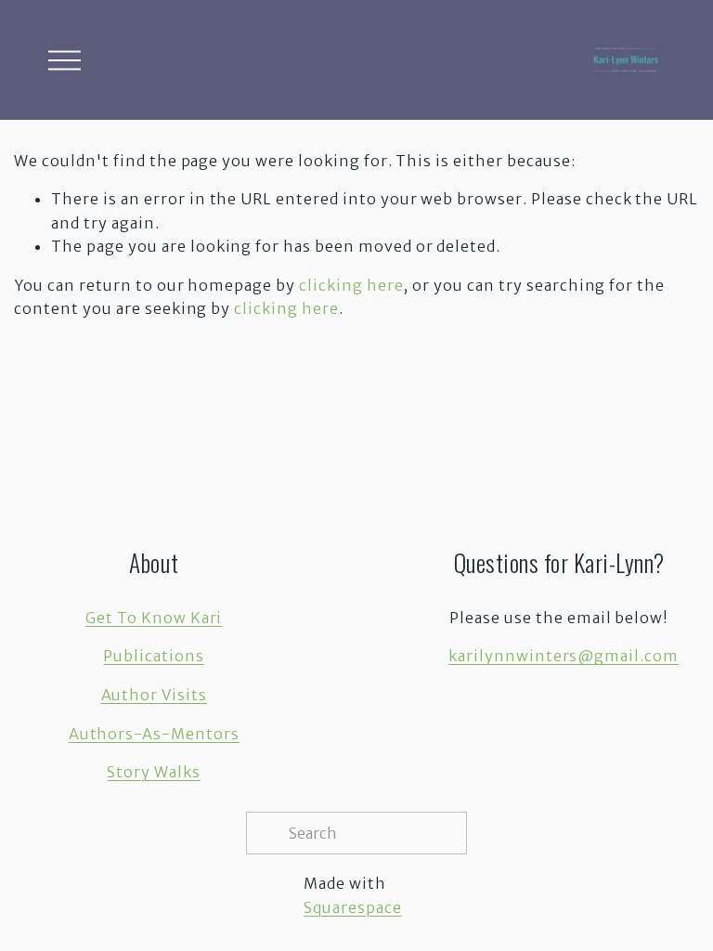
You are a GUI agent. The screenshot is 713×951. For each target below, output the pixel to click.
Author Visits (154, 694)
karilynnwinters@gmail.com (563, 655)
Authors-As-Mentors (154, 733)
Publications (153, 655)
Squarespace (353, 907)
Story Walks (154, 771)
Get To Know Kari (153, 617)
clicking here (351, 285)
